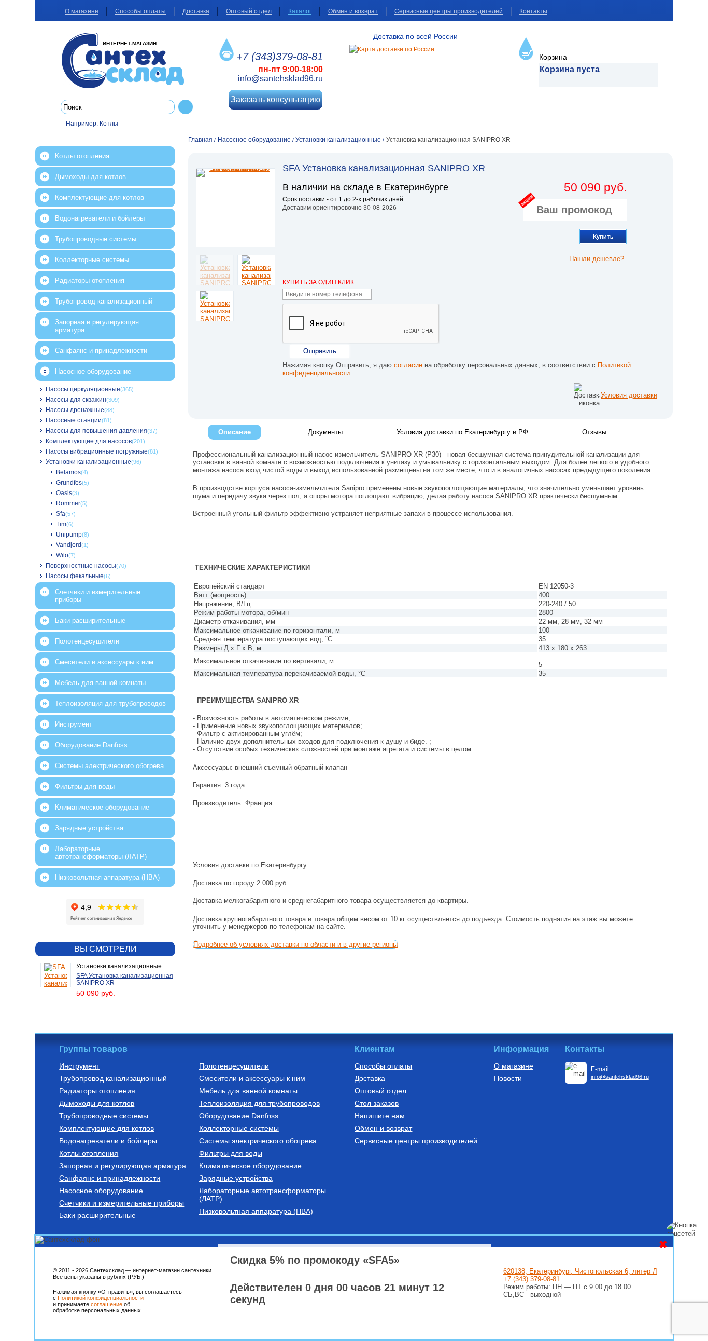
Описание (234, 432)
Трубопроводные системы (95, 239)
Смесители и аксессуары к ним (104, 662)
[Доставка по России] (391, 49)
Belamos (68, 472)
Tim (61, 524)
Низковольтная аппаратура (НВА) (107, 877)
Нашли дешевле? (596, 259)
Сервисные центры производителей (448, 11)
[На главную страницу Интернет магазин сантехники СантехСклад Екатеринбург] (127, 60)
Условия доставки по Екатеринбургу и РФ (462, 432)
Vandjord (68, 545)
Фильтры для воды (85, 786)
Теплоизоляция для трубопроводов (110, 703)
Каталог (299, 11)
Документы (325, 432)
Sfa (60, 513)
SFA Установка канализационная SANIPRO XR (124, 979)
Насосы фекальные (75, 576)
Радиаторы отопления (89, 280)
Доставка (195, 11)
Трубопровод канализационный (103, 301)
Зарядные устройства (89, 828)
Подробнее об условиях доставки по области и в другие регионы (295, 944)
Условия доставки (629, 395)
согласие (408, 365)
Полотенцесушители (87, 641)
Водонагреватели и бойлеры (100, 218)
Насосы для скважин (76, 399)
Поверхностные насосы (81, 565)
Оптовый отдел (249, 11)
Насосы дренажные (75, 410)
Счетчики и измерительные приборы (97, 596)
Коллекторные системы (92, 260)
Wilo (62, 555)
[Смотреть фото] (235, 207)
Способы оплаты (140, 11)
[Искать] (185, 107)
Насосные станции (74, 420)
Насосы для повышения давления (96, 430)
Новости (508, 1078)
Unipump (69, 534)
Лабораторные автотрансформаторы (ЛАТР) (101, 852)
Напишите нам (380, 1116)
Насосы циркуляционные (83, 389)
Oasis (64, 493)
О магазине (81, 11)
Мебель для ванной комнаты (100, 683)
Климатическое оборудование (102, 807)
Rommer (68, 503)
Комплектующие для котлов (99, 197)
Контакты (533, 11)
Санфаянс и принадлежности (101, 350)
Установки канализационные (88, 462)
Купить (603, 236)
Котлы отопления (82, 156)
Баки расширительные (90, 620)
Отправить (319, 351)
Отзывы (594, 432)
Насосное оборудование (93, 371)
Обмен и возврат (353, 11)
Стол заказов (377, 1103)
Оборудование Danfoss (91, 745)
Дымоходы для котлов (90, 177)
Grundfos (69, 482)
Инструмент (73, 724)
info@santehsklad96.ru (280, 78)
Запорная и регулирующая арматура (97, 326)
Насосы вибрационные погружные (97, 451)
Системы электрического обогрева (109, 766)
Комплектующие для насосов (89, 441)
